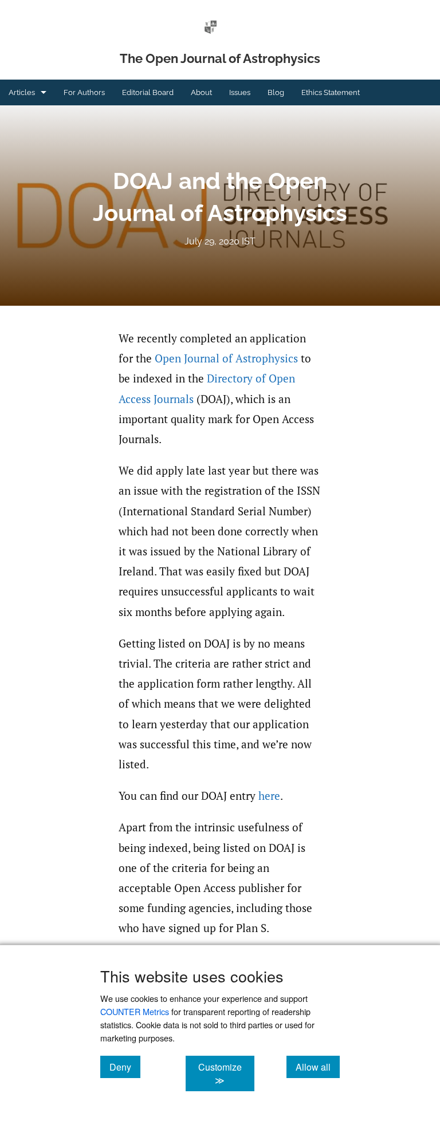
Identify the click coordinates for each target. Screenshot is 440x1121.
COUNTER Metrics (134, 1011)
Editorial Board (148, 92)
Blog (276, 92)
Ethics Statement (330, 92)
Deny (124, 1066)
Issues (239, 92)
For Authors (84, 92)
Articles (22, 92)
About (201, 92)
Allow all (318, 1066)
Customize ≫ (226, 1073)
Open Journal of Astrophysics (226, 358)
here (269, 796)
